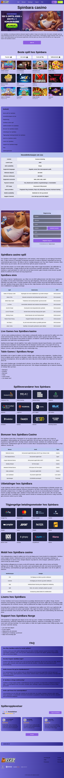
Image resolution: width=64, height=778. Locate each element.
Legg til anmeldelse (55, 712)
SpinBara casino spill (8, 122)
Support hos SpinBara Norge (10, 144)
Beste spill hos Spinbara (9, 113)
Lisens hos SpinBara (8, 141)
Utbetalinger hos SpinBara (9, 132)
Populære (7, 57)
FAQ (4, 147)
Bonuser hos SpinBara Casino (10, 128)
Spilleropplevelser (7, 150)
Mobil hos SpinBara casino (9, 138)
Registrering (6, 119)
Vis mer (32, 734)
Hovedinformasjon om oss (9, 116)
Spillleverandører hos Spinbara (10, 125)
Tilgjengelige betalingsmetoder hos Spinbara (14, 135)
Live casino (23, 57)
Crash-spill (38, 57)
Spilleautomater (54, 57)
